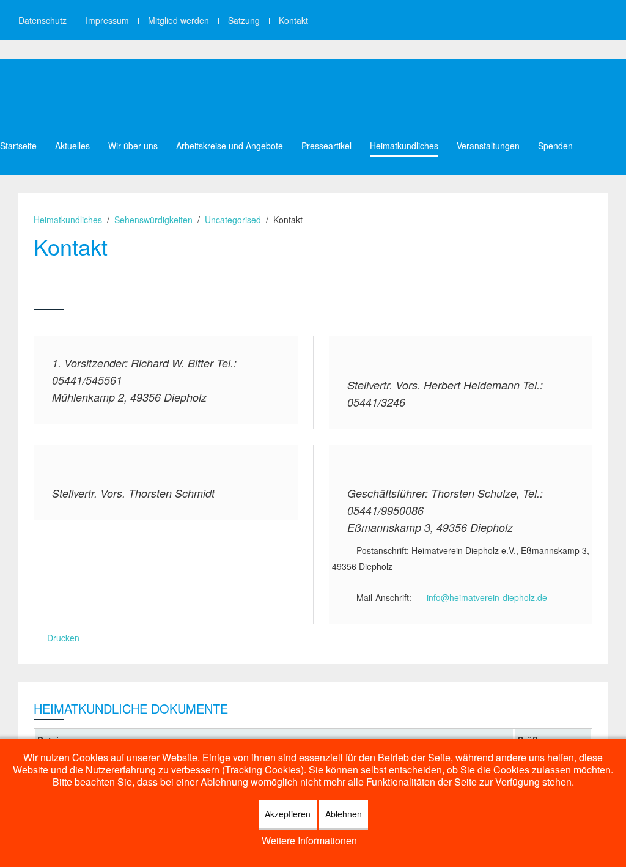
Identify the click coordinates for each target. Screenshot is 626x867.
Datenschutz (42, 20)
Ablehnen (343, 814)
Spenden (555, 145)
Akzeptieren (288, 814)
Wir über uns (133, 145)
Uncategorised (233, 219)
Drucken (62, 638)
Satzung (244, 20)
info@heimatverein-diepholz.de (487, 597)
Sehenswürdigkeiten (153, 219)
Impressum (107, 20)
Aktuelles (72, 145)
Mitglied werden (178, 20)
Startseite (18, 145)
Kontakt (293, 20)
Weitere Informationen (309, 840)
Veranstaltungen (488, 145)
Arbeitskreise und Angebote (229, 145)
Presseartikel (326, 145)
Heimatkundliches (404, 145)
